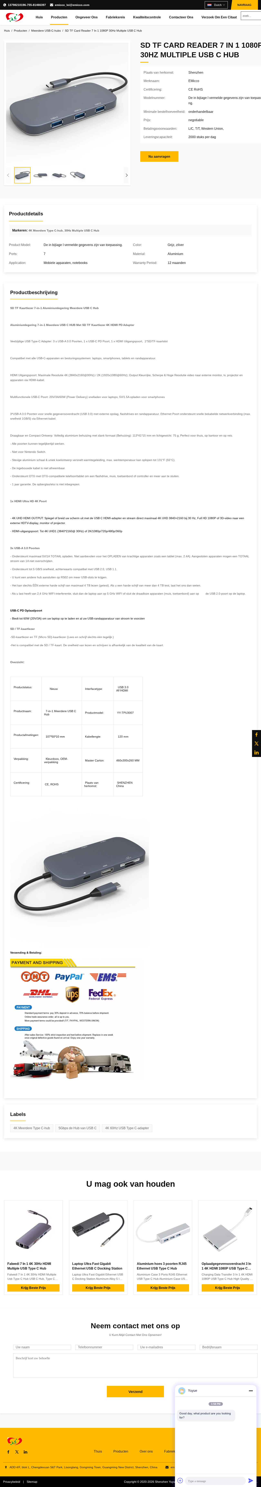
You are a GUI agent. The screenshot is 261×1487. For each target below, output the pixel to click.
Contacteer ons (181, 17)
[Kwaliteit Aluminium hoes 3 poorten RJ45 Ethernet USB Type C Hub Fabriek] (163, 1229)
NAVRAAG (244, 5)
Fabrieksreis (115, 17)
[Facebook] (256, 734)
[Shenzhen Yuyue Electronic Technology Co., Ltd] (14, 17)
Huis (39, 17)
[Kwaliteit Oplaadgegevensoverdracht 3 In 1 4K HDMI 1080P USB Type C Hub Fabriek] (228, 1229)
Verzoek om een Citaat (219, 17)
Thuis (98, 1451)
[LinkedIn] (256, 752)
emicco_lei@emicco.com (72, 5)
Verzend (135, 1392)
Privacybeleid (11, 1481)
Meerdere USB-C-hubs (46, 30)
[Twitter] (256, 743)
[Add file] (180, 1480)
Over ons (146, 1451)
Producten (59, 17)
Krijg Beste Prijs (33, 1288)
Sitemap (32, 1481)
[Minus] (250, 1390)
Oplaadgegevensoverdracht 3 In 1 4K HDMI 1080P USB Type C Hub (226, 1268)
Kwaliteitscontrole (147, 17)
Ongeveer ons (86, 17)
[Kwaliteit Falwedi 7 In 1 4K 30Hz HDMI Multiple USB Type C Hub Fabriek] (33, 1229)
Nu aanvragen (159, 156)
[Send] (251, 1480)
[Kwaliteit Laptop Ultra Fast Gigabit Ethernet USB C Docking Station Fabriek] (98, 1229)
